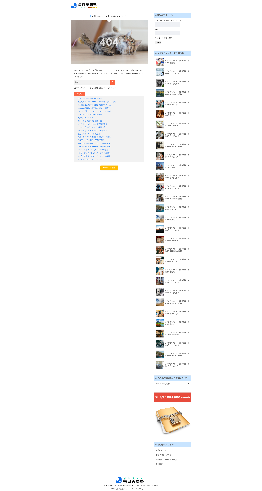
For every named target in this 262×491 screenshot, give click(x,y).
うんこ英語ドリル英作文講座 (89, 134)
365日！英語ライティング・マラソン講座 (94, 153)
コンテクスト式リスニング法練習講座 (92, 124)
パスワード (159, 29)
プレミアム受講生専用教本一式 (90, 121)
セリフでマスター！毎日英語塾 (90, 114)
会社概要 (159, 464)
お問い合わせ (161, 450)
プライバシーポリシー (164, 455)
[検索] (112, 82)
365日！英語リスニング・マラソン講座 (93, 150)
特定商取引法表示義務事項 (166, 460)
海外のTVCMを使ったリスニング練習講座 (94, 143)
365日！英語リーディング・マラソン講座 (94, 156)
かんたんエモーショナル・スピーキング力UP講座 (97, 102)
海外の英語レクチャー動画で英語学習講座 (94, 147)
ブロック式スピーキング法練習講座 (91, 127)
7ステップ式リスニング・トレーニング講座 (95, 111)
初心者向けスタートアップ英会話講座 (92, 131)
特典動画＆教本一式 (85, 118)
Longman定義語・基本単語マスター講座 (93, 108)
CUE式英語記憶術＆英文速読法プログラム (94, 105)
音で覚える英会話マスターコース (91, 159)
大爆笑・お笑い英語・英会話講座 (91, 140)
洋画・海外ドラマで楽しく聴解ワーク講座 (94, 137)
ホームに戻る (110, 168)
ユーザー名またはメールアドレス (168, 21)
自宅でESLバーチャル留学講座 (90, 98)
